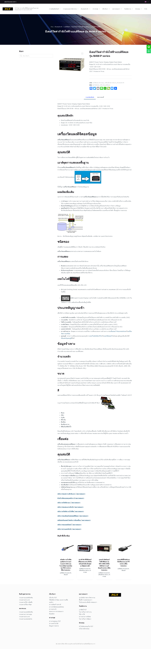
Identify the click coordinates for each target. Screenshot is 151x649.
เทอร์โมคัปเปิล (93, 336)
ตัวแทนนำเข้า (84, 9)
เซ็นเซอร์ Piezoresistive (117, 331)
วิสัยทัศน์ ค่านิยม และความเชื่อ (58, 600)
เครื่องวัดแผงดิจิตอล (105, 85)
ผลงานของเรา (116, 9)
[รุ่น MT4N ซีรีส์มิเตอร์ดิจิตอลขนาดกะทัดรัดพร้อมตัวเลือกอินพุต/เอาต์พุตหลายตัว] (85, 548)
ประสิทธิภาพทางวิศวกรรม (87, 597)
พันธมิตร (52, 614)
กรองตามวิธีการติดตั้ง (25, 602)
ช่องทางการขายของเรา (56, 611)
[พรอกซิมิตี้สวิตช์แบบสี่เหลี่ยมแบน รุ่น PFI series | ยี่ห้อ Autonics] (123, 548)
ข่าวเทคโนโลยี (53, 623)
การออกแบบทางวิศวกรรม (70, 9)
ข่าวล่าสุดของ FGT (55, 621)
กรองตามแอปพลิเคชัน (26, 597)
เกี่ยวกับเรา (105, 9)
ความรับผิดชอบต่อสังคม (56, 607)
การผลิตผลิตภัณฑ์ (54, 9)
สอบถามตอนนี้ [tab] (100, 97)
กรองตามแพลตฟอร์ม (25, 619)
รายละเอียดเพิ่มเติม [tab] (89, 97)
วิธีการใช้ (82, 614)
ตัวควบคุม (101, 82)
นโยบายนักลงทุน (84, 629)
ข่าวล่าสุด (95, 9)
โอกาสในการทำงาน (85, 612)
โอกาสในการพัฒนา (85, 619)
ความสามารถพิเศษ (85, 616)
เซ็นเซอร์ (66, 574)
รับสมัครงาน (127, 9)
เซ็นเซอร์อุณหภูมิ (66, 338)
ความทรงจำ (53, 609)
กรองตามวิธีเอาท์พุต (25, 604)
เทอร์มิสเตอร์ (108, 336)
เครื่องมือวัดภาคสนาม (110, 82)
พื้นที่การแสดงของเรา (85, 600)
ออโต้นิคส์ (95, 82)
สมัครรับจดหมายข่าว (10, 2)
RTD (100, 336)
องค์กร (51, 602)
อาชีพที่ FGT (83, 610)
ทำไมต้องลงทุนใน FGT (86, 626)
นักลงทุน (137, 9)
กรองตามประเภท (24, 600)
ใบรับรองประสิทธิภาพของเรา (88, 602)
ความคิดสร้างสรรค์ (55, 604)
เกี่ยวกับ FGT (53, 597)
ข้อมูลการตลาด (54, 626)
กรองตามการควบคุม (25, 614)
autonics (95, 85)
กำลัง (145, 9)
